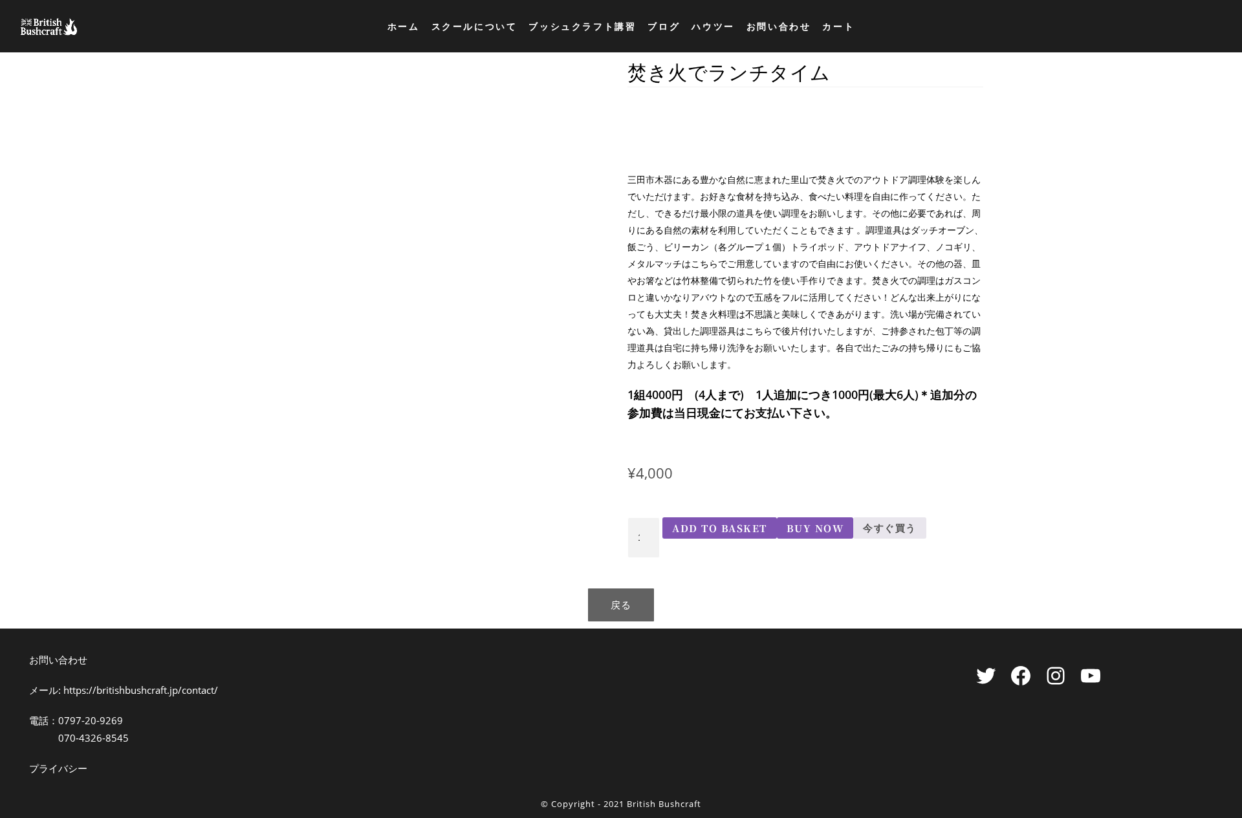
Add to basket (719, 528)
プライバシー (58, 768)
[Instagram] (1055, 675)
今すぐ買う (890, 527)
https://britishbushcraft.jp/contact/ (140, 689)
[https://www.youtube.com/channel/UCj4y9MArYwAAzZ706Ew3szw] (1090, 675)
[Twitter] (985, 675)
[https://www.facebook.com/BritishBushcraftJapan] (1020, 675)
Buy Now (815, 528)
